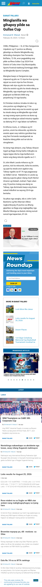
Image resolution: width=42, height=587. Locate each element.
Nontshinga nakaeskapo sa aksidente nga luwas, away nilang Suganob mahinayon (20, 446)
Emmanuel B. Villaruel (11, 35)
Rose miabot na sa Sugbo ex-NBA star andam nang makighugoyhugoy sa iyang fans (19, 503)
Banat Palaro (11, 15)
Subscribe (35, 3)
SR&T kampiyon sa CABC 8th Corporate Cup (16, 419)
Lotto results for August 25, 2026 (16, 474)
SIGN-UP (13, 284)
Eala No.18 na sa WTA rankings (15, 560)
